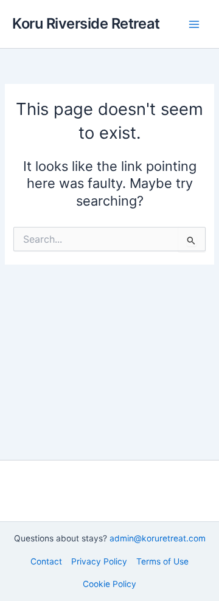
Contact (46, 561)
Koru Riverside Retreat (86, 23)
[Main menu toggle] (194, 24)
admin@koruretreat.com (157, 538)
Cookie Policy (109, 584)
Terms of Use (162, 561)
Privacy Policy (99, 561)
